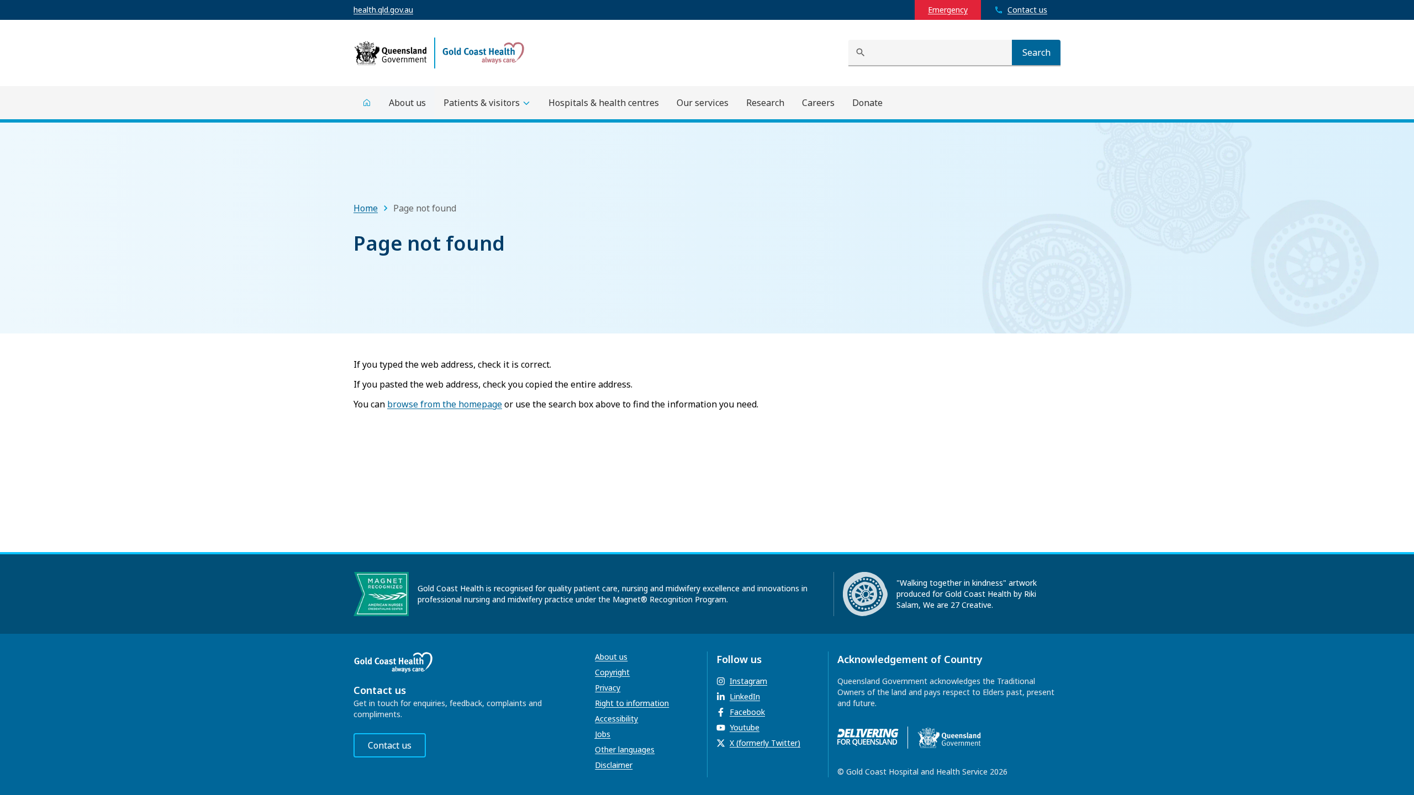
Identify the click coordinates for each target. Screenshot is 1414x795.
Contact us (389, 745)
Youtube (744, 727)
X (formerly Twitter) (765, 743)
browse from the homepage (444, 404)
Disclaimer (613, 765)
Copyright (612, 672)
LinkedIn (745, 696)
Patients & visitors (482, 103)
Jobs (602, 734)
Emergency (948, 9)
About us (611, 656)
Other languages (625, 749)
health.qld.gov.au (383, 9)
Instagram (748, 681)
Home (366, 208)
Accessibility (616, 718)
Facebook (747, 712)
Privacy (607, 687)
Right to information (632, 703)
